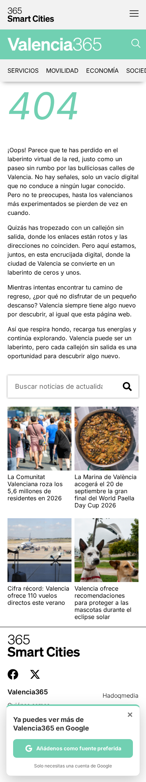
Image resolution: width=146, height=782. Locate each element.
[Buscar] (127, 386)
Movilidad (62, 70)
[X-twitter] (35, 674)
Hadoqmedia (121, 695)
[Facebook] (12, 674)
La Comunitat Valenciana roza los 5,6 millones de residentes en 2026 (35, 487)
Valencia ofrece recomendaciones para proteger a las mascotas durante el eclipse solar (102, 603)
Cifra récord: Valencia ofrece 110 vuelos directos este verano (38, 595)
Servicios (23, 70)
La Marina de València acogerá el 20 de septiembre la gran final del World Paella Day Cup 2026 (105, 491)
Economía (102, 70)
